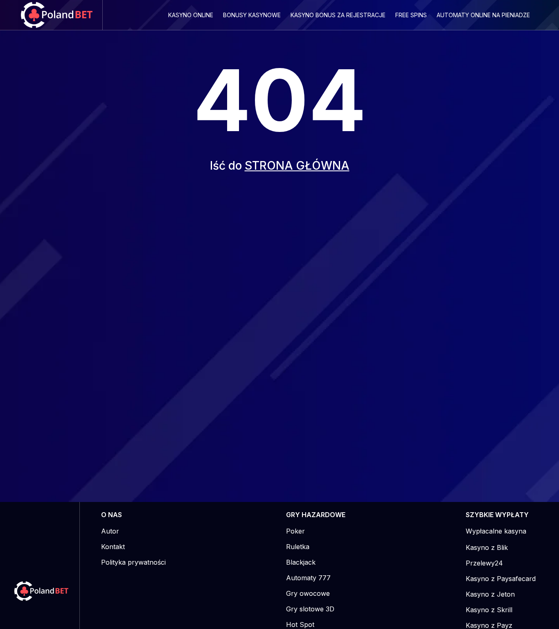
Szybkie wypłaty (497, 515)
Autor (110, 531)
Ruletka (297, 547)
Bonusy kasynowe (252, 14)
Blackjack (301, 562)
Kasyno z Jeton (490, 594)
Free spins (411, 14)
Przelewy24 (484, 563)
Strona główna (297, 166)
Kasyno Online (190, 14)
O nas (111, 515)
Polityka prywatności (133, 562)
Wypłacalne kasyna (496, 531)
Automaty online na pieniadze (483, 14)
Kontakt (113, 547)
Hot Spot (300, 624)
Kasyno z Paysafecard (501, 579)
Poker (295, 531)
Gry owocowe (308, 593)
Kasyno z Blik (487, 547)
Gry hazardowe (315, 515)
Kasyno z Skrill (489, 610)
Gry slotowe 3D (310, 609)
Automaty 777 (308, 578)
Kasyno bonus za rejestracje (338, 14)
